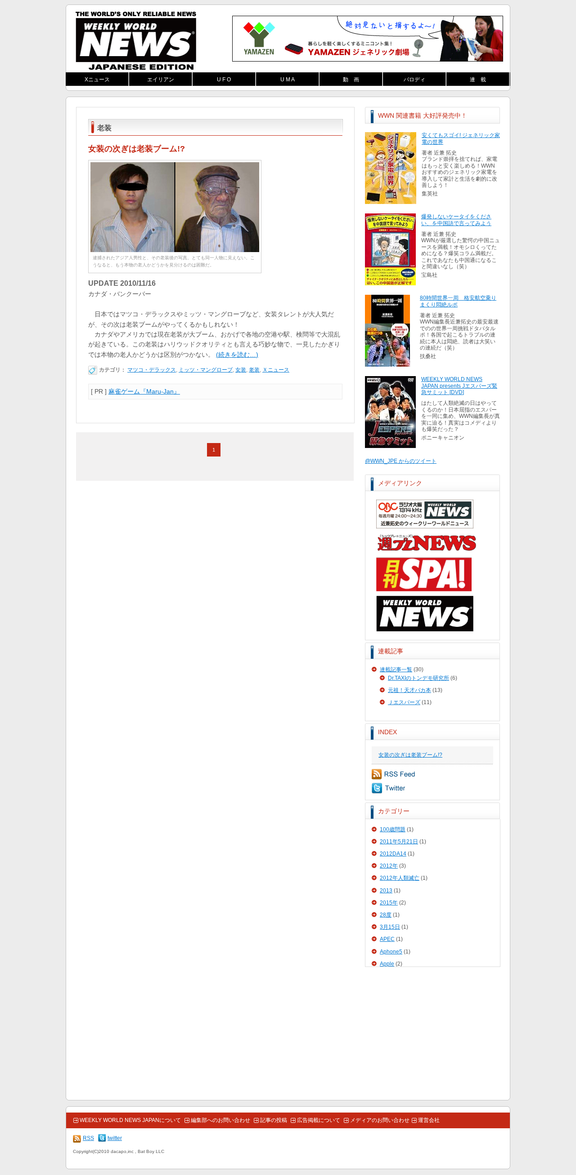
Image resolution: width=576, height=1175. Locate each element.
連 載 (478, 79)
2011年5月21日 (399, 841)
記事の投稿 (273, 1120)
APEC (387, 939)
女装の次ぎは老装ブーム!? (410, 755)
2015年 (389, 903)
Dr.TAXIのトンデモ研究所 (418, 678)
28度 (386, 915)
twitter (388, 788)
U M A (287, 79)
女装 (240, 370)
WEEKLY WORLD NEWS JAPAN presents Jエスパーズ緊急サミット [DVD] (459, 385)
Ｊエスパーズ (404, 702)
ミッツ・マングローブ (206, 370)
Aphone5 (391, 952)
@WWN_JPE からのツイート (400, 461)
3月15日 (390, 927)
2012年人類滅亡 (399, 878)
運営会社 (429, 1120)
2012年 (389, 866)
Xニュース (97, 79)
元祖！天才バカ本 (409, 690)
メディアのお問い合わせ (380, 1120)
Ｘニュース (275, 370)
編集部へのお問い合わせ (220, 1120)
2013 (386, 890)
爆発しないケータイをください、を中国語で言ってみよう (456, 219)
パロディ (414, 79)
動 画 (351, 79)
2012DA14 (393, 854)
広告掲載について (318, 1120)
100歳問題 (392, 829)
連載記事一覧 (396, 669)
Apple (387, 964)
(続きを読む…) (237, 354)
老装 (254, 370)
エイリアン (160, 79)
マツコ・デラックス (151, 370)
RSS (393, 774)
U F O (224, 79)
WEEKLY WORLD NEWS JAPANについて (130, 1120)
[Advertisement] (432, 1034)
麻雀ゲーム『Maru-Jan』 (144, 391)
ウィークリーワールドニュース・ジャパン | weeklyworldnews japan (136, 41)
